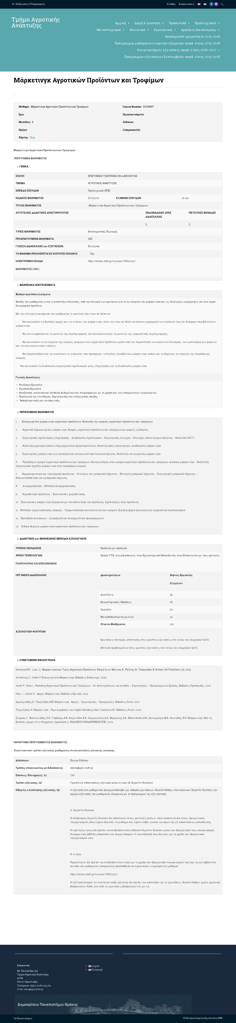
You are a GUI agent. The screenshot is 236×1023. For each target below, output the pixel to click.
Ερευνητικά (163, 30)
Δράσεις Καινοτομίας (198, 30)
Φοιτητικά (137, 30)
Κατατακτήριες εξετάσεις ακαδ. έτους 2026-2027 (176, 50)
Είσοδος (171, 4)
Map (32, 137)
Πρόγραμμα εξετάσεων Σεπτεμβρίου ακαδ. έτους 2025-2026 (172, 57)
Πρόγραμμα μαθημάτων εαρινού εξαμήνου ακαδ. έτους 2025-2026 (167, 43)
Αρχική (120, 23)
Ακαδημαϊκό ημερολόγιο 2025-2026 (192, 36)
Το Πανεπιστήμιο (23, 1018)
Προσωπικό (177, 23)
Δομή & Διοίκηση (147, 23)
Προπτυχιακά (205, 23)
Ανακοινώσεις (186, 4)
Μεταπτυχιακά (109, 30)
